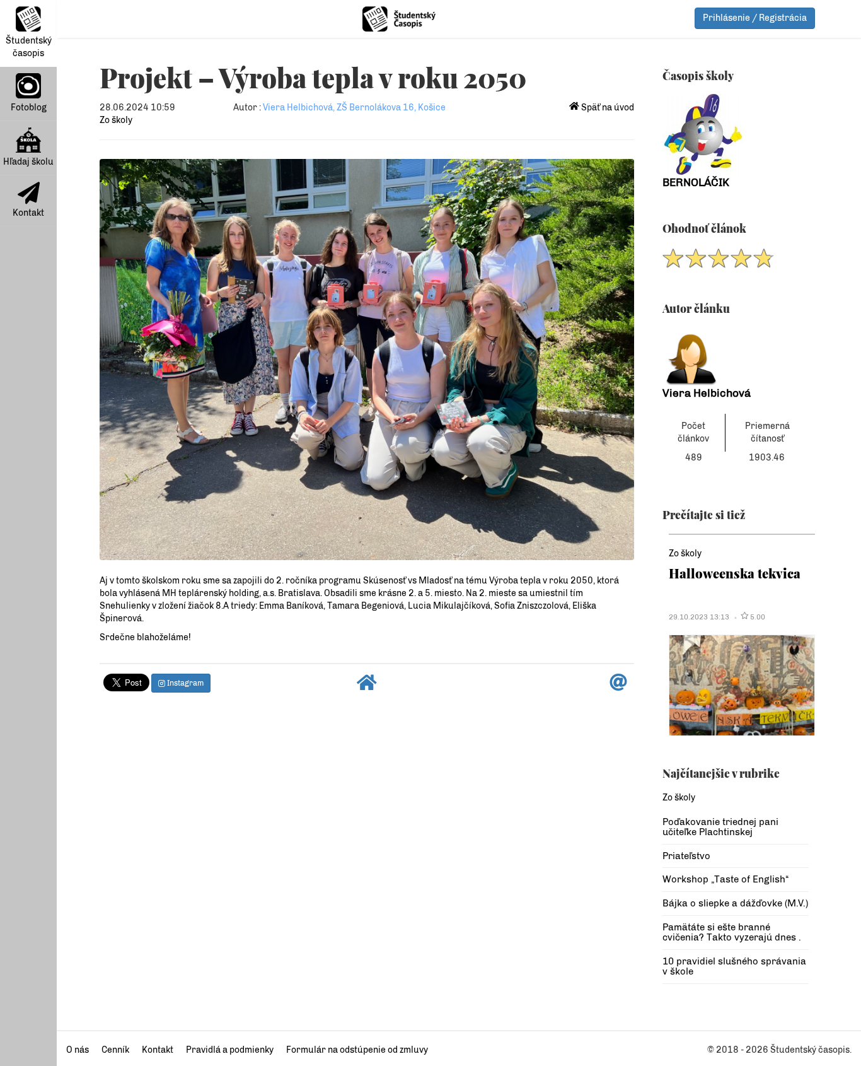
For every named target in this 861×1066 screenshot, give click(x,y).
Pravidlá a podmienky (230, 1050)
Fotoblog (29, 107)
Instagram (184, 683)
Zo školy (116, 120)
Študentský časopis (29, 47)
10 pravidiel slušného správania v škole (734, 967)
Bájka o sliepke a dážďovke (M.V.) (735, 903)
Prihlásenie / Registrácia (755, 18)
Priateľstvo (686, 856)
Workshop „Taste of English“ (725, 879)
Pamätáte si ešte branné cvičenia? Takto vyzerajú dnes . (731, 933)
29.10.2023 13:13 (699, 616)
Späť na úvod (606, 107)
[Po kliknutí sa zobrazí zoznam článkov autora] (735, 356)
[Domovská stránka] (367, 686)
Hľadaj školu (28, 161)
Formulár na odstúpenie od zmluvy (357, 1050)
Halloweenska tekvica (734, 573)
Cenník (115, 1050)
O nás (77, 1050)
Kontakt (28, 213)
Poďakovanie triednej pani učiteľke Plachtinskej (720, 827)
